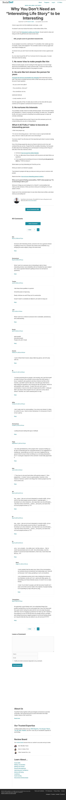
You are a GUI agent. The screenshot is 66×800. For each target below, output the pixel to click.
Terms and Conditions (39, 791)
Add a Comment (33, 223)
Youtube (53, 794)
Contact (63, 791)
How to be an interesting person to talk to (32, 176)
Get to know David (32, 200)
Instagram (48, 794)
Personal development (20, 768)
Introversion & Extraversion (21, 777)
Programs (46, 2)
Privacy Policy (57, 791)
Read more (17, 718)
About (40, 2)
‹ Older (29, 229)
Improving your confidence (21, 770)
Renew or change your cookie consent (8, 793)
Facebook (62, 794)
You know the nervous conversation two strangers (25, 77)
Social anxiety (18, 776)
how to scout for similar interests (30, 153)
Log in (53, 2)
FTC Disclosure (48, 791)
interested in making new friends (30, 32)
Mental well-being (19, 772)
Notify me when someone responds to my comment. (28, 661)
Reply (15, 250)
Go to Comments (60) (33, 209)
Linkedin (57, 794)
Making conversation (19, 764)
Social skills (17, 763)
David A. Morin (31, 21)
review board (19, 742)
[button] (59, 2)
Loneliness (17, 774)
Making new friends (19, 766)
